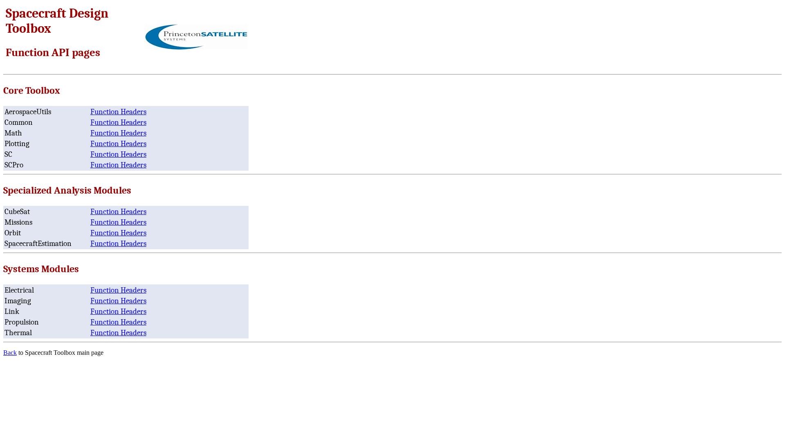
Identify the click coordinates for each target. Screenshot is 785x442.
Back (10, 352)
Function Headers (118, 111)
